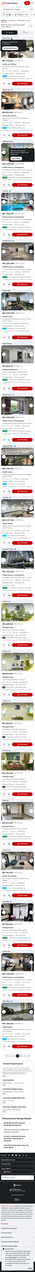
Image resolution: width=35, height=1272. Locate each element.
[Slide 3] (15, 107)
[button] (3, 20)
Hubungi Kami (5, 1164)
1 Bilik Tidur (11, 1100)
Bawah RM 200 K (8, 1091)
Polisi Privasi (12, 1257)
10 (21, 1056)
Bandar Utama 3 (8, 1083)
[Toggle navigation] (32, 3)
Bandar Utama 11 (19, 1083)
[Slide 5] (18, 107)
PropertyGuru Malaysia (9, 1228)
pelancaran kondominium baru (12, 1072)
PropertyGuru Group (8, 1160)
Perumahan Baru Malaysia (10, 1242)
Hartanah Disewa (7, 1237)
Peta (26, 32)
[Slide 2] (14, 107)
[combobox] (16, 9)
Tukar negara (5, 1168)
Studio (5, 1100)
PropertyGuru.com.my (7, 1206)
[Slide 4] (17, 107)
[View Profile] (17, 38)
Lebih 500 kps (7, 1109)
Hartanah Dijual (6, 1233)
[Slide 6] (20, 107)
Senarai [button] (10, 32)
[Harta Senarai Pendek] (30, 42)
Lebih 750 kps (16, 1109)
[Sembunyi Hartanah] (26, 42)
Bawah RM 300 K (19, 1091)
